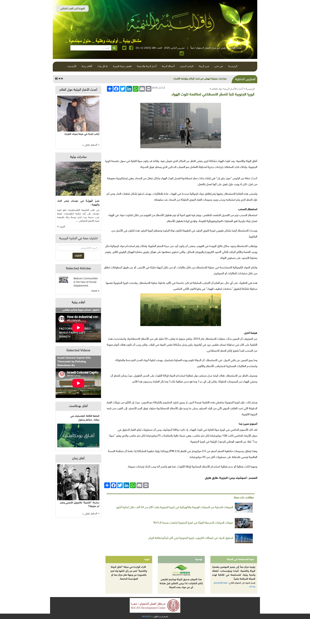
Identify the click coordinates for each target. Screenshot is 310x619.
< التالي (86, 145)
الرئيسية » (249, 88)
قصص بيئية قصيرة (122, 66)
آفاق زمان (78, 458)
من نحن (218, 66)
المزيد (62, 226)
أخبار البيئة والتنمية (146, 66)
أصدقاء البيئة (168, 66)
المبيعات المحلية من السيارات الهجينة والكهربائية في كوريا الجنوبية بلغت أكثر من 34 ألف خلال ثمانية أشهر (174, 507)
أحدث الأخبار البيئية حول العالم (227, 88)
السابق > (95, 144)
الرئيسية (232, 66)
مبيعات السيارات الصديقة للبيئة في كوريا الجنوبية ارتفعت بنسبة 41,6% (193, 523)
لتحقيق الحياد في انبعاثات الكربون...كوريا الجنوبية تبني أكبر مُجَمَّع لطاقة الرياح (190, 538)
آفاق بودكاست (78, 406)
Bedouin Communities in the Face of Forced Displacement (86, 282)
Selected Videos (78, 351)
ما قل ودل (102, 66)
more (94, 290)
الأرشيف (71, 66)
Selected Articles (78, 269)
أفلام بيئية (87, 66)
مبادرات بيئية (78, 157)
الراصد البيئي (186, 66)
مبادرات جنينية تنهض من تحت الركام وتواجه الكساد (200, 78)
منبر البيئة (204, 66)
